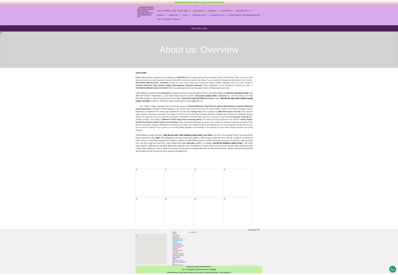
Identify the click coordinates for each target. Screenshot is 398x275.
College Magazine (235, 15)
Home (174, 11)
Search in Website (164, 11)
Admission (175, 265)
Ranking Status (176, 243)
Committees (166, 19)
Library (174, 258)
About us (174, 234)
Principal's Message (178, 245)
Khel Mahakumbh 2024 (251, 15)
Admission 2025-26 (177, 260)
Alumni (185, 15)
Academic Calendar (178, 255)
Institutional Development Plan (177, 238)
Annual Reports (176, 247)
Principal (174, 248)
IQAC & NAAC (176, 257)
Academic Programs (178, 253)
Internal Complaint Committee (177, 251)
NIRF (159, 19)
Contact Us (176, 19)
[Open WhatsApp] (392, 269)
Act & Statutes (176, 235)
